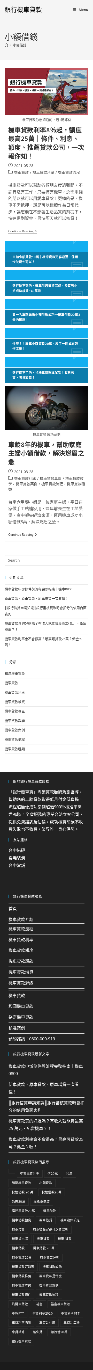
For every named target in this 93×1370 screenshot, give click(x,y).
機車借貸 (45, 1220)
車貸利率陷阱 (21, 1323)
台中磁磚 (17, 850)
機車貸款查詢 (21, 1285)
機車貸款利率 (43, 172)
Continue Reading (22, 231)
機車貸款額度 (21, 950)
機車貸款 (21, 172)
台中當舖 (17, 865)
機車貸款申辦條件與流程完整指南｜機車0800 (38, 589)
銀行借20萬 (59, 1332)
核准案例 (17, 1028)
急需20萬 (18, 1201)
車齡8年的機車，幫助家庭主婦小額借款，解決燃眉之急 (46, 453)
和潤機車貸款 (15, 673)
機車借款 (49, 1211)
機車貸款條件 (21, 1295)
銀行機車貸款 (23, 9)
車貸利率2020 (42, 1313)
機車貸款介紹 (21, 919)
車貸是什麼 (47, 1323)
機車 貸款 (65, 1239)
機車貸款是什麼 (50, 1276)
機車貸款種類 (15, 748)
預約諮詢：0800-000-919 (32, 1039)
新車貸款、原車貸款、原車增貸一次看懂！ (36, 598)
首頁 (13, 908)
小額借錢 (19, 45)
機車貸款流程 (69, 172)
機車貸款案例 (26, 483)
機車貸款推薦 (21, 1276)
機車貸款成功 (52, 1267)
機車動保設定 (70, 1220)
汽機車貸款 (20, 1304)
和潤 (69, 1173)
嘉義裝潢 (17, 858)
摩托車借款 (42, 1201)
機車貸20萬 (20, 1239)
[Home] (6, 45)
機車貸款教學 (15, 720)
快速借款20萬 (52, 1192)
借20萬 (53, 1173)
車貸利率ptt (70, 1313)
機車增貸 (18, 1229)
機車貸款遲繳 (21, 983)
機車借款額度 (21, 1220)
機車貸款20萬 (22, 1257)
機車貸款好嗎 (49, 1257)
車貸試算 (18, 1332)
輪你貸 (38, 1332)
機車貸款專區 (50, 478)
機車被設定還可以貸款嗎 (50, 1229)
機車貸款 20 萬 (44, 1248)
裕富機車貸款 (21, 1017)
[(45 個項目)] (12, 1171)
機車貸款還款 (21, 961)
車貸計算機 (72, 1323)
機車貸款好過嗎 (23, 1267)
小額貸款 (45, 1183)
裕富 (39, 1304)
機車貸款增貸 (15, 701)
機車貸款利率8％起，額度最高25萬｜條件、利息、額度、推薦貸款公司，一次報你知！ (46, 143)
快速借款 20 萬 (23, 1192)
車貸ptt (18, 1313)
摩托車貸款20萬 (23, 1211)
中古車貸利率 (29, 1173)
